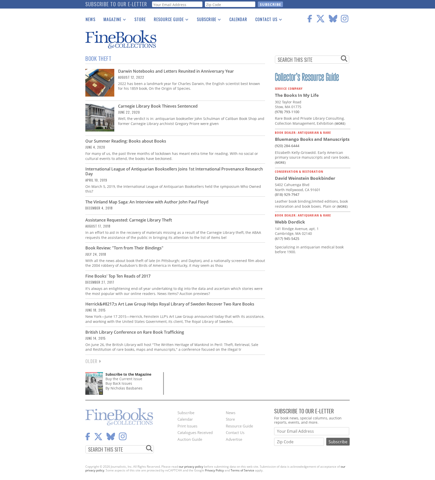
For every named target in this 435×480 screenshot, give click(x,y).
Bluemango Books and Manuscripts (312, 139)
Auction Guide (189, 439)
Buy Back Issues (118, 383)
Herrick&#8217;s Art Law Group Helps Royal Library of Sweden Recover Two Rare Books (169, 304)
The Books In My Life (297, 95)
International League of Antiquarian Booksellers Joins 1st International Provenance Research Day (174, 171)
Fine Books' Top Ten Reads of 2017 (118, 276)
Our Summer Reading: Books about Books (125, 141)
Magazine (110, 20)
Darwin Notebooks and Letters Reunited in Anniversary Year (176, 71)
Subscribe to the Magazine (128, 374)
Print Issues (187, 425)
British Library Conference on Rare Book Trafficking (134, 332)
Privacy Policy (214, 470)
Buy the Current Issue (123, 378)
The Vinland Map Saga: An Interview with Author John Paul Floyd (146, 202)
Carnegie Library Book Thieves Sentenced (158, 106)
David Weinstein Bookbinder (305, 178)
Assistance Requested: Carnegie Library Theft (128, 220)
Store (140, 19)
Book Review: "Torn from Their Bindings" (124, 248)
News (90, 19)
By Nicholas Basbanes (123, 388)
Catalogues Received (195, 432)
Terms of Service (242, 470)
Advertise (234, 439)
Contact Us (264, 20)
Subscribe (204, 20)
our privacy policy (191, 466)
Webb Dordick (290, 222)
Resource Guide (167, 20)
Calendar (238, 19)
